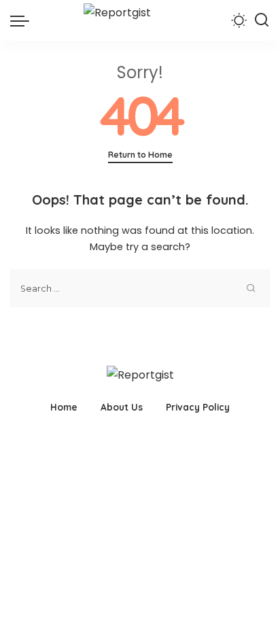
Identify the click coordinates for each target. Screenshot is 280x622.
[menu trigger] (23, 20)
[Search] (261, 20)
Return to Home (140, 155)
